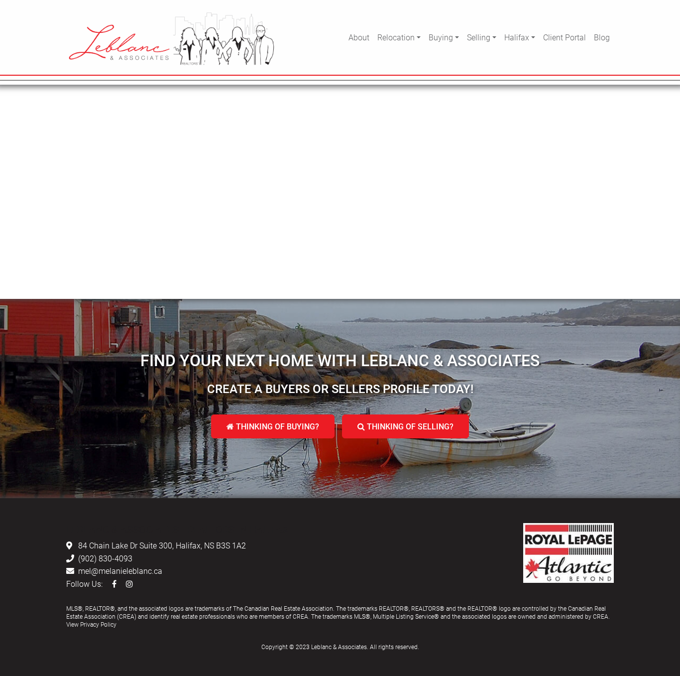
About (358, 37)
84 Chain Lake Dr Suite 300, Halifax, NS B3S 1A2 (162, 545)
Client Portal (564, 37)
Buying (441, 37)
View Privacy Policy (91, 624)
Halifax (516, 37)
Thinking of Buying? (276, 426)
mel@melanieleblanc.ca (120, 570)
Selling (478, 37)
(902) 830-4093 (105, 558)
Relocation (396, 37)
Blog (602, 37)
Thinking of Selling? (409, 426)
